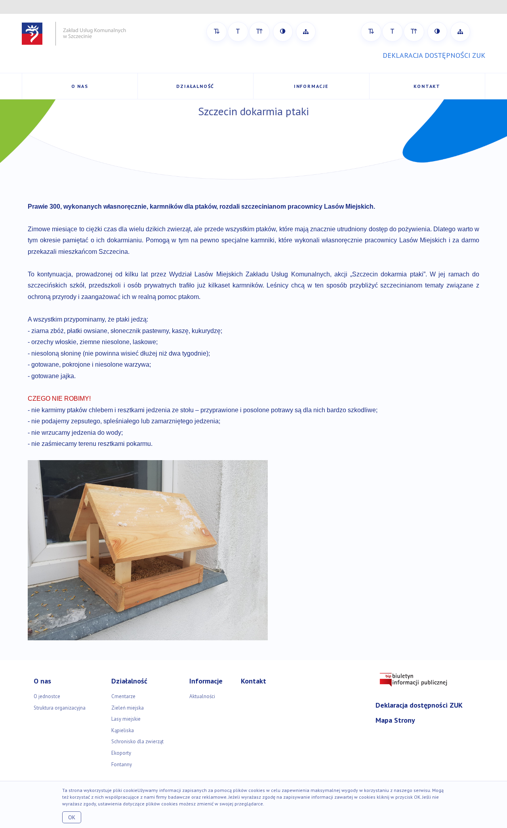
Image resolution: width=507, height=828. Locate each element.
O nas (79, 86)
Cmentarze (123, 696)
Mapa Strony (395, 720)
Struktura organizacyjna (60, 707)
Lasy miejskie (126, 719)
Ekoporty (121, 753)
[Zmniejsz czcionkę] (216, 32)
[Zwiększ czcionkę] (259, 32)
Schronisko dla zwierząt (137, 741)
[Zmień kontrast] (283, 32)
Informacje (311, 86)
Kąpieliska (122, 730)
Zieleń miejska (127, 707)
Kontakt (427, 86)
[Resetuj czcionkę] (238, 32)
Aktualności (202, 696)
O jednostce (47, 696)
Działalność (195, 86)
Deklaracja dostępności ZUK (419, 705)
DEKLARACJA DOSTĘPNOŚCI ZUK (434, 55)
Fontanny (121, 764)
